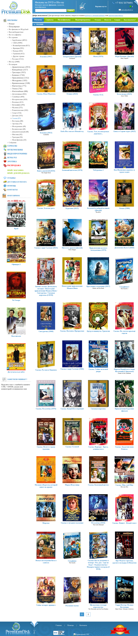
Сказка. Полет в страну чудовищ (46, 448)
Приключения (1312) (20, 78)
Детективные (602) (19, 94)
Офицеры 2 (16, 264)
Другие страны (18, 56)
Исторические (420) (19, 99)
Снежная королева (98, 409)
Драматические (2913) (21, 67)
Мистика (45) (17, 134)
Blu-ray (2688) (14, 62)
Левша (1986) (124, 208)
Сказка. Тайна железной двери (98, 370)
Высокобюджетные (16, 32)
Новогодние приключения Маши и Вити (72, 287)
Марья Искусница (72, 485)
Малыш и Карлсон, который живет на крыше (46, 486)
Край (16, 228)
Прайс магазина (15, 170)
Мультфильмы (64, 20)
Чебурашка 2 (98, 170)
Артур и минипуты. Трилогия (98, 331)
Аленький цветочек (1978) (72, 170)
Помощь (11, 186)
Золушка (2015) (46, 133)
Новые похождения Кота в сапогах (46, 561)
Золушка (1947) (46, 57)
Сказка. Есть (98, 95)
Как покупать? (130, 20)
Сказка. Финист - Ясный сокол (124, 523)
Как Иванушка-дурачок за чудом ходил (124, 171)
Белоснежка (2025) (124, 94)
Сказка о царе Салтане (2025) (46, 248)
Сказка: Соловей (72, 447)
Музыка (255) (17, 107)
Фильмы (38, 20)
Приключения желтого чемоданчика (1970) (98, 249)
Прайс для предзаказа (18, 173)
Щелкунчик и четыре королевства (98, 606)
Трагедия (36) (17, 137)
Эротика (12, 162)
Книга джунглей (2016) (46, 171)
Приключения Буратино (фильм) (124, 410)
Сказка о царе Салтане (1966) (72, 369)
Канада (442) (18, 51)
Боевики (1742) (18, 75)
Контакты (12, 190)
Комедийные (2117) (20, 70)
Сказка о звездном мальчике (72, 523)
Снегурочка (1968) (46, 331)
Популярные (14, 26)
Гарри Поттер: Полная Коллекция (124, 606)
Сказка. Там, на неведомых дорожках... (98, 132)
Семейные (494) (18, 97)
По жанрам (13, 64)
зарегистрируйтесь (115, 15)
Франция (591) (18, 48)
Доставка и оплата (17, 182)
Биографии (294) (18, 105)
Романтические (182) (20, 110)
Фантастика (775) (19, 86)
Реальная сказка (72, 606)
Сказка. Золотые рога (46, 208)
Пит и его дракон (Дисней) (72, 248)
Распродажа (14, 165)
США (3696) (17, 43)
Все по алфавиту (15, 35)
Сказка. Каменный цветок (98, 485)
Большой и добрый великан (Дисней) (98, 209)
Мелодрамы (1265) (19, 81)
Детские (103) (17, 116)
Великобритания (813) (21, 45)
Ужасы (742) (17, 89)
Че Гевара (16, 300)
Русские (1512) (17, 59)
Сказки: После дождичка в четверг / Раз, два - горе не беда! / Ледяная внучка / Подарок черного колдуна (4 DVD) (98, 564)
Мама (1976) (98, 56)
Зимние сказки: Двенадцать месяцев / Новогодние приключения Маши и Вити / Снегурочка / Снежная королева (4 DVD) (46, 290)
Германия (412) (18, 54)
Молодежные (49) (19, 126)
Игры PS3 (12, 158)
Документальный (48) (20, 132)
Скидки (117, 20)
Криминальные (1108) (21, 83)
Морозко (45, 523)
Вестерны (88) (17, 121)
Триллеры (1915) (19, 72)
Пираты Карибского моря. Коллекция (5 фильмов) (124, 370)
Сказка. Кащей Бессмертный (72, 409)
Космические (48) (18, 129)
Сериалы (50, 20)
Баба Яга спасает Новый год (72, 131)
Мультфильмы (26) (19, 140)
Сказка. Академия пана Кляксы (124, 448)
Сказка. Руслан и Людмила (46, 370)
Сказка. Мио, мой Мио (124, 485)
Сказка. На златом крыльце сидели (124, 332)
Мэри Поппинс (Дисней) (124, 56)
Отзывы (98, 20)
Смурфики (72, 561)
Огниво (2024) (72, 94)
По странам (13, 37)
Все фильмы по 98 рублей (18, 29)
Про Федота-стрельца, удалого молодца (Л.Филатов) (124, 562)
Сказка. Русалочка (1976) (46, 409)
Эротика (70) (17, 124)
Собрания (12, 143)
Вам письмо (16, 336)
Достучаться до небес (16, 372)
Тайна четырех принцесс (46, 605)
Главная (59, 625)
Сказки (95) (16, 118)
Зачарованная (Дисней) (72, 57)
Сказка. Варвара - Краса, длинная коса (98, 448)
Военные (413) (17, 102)
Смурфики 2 (124, 287)
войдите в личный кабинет (95, 15)
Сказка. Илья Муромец (46, 94)
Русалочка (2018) (98, 523)
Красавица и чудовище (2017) (98, 286)
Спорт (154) (16, 113)
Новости (107, 20)
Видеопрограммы (82, 20)
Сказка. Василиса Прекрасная (72, 331)
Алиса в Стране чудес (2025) (124, 131)
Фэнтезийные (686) (20, 91)
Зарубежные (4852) (19, 40)
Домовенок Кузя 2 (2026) (124, 248)
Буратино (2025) (72, 208)
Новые (12, 24)
